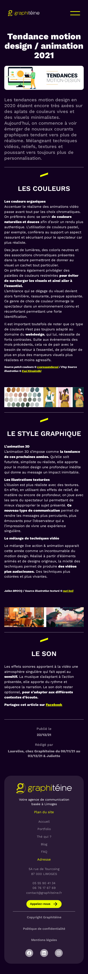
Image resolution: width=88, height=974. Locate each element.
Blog (44, 844)
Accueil (44, 821)
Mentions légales (44, 940)
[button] (75, 13)
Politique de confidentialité (44, 928)
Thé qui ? (44, 836)
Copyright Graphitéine (44, 917)
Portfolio (44, 829)
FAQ (44, 851)
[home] (23, 13)
